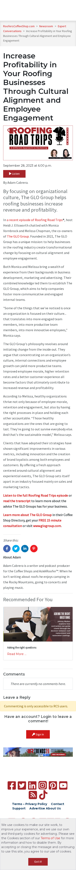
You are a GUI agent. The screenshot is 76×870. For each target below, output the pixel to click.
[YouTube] (63, 785)
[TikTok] (43, 795)
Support (19, 808)
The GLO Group (18, 236)
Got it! (38, 861)
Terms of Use (50, 838)
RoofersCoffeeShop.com (19, 26)
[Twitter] (22, 785)
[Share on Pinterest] (34, 548)
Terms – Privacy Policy (29, 804)
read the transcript (17, 501)
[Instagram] (42, 785)
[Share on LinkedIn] (24, 548)
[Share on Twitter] (16, 548)
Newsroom (46, 26)
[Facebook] (12, 785)
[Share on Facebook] (7, 548)
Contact (57, 804)
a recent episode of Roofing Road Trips (35, 220)
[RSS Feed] (33, 795)
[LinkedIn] (32, 785)
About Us (53, 808)
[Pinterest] (53, 785)
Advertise (37, 808)
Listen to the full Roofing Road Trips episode (35, 495)
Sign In (39, 734)
